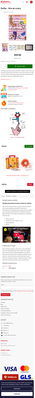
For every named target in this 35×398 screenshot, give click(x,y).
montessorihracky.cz (6, 355)
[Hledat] (22, 2)
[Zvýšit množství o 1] (6, 65)
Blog (2, 304)
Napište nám (4, 307)
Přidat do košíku (21, 66)
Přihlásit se (5, 294)
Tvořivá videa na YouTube (9, 335)
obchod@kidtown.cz (8, 323)
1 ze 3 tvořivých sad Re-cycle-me (16, 103)
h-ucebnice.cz (4, 353)
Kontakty (3, 302)
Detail (30, 184)
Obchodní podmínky (6, 311)
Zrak (9, 266)
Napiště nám (4, 344)
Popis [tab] (3, 196)
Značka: (8, 12)
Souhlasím (17, 394)
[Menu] (31, 2)
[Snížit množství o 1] (6, 67)
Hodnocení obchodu (6, 315)
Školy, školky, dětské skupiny (8, 345)
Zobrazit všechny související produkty (17, 191)
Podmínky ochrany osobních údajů (9, 313)
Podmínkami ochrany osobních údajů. (25, 291)
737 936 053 (6, 325)
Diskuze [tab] (14, 196)
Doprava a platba (5, 309)
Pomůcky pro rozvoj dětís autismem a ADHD (18, 88)
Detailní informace (5, 79)
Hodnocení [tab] (8, 196)
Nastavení (17, 389)
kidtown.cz (6, 328)
